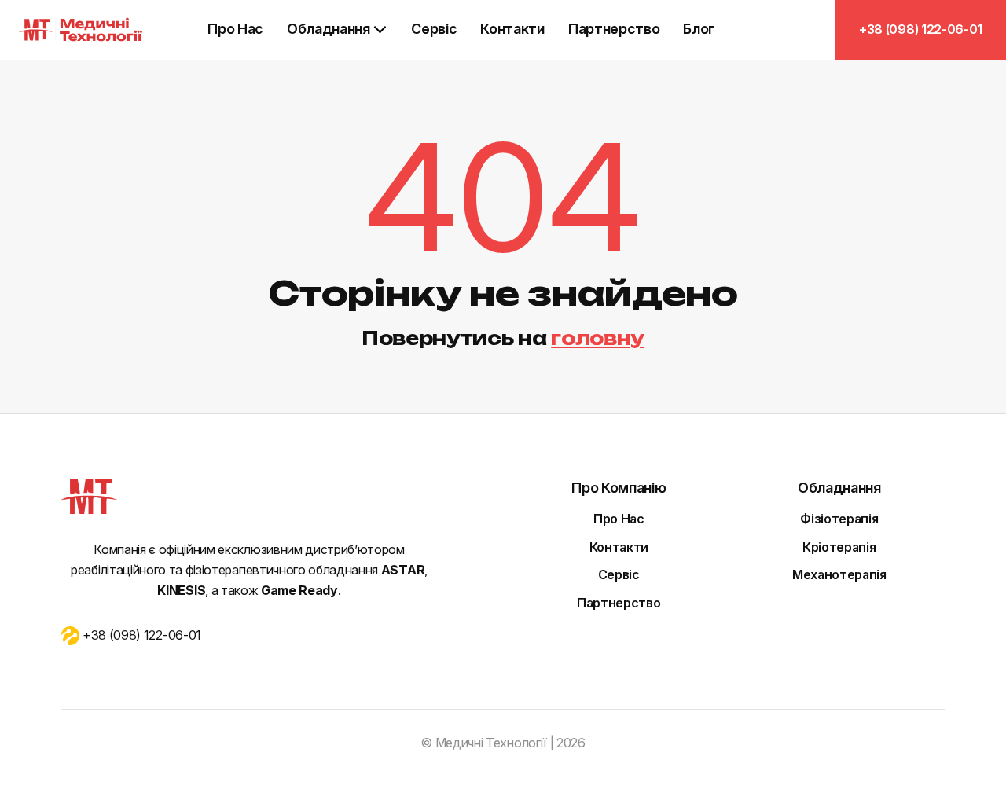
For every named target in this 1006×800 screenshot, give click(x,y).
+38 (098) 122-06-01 (920, 29)
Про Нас (235, 28)
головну (597, 338)
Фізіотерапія (839, 519)
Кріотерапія (839, 547)
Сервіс (434, 28)
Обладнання (328, 28)
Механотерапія (839, 574)
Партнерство (613, 28)
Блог (698, 28)
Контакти (512, 28)
